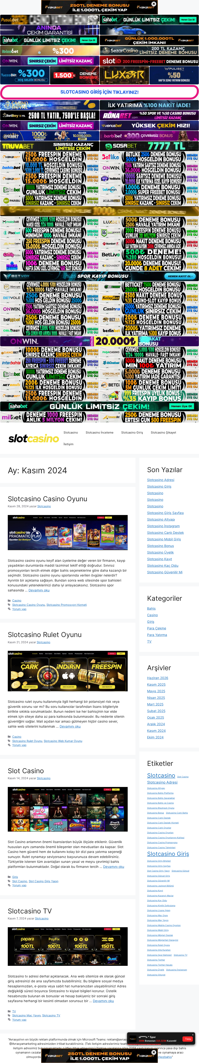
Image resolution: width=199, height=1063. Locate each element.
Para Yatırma (157, 635)
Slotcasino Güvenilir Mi (164, 572)
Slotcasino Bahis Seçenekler (161, 798)
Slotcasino (71, 432)
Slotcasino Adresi (160, 480)
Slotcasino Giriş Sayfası (165, 513)
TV (14, 1011)
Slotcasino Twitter (156, 960)
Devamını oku (39, 590)
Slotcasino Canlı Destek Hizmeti (163, 822)
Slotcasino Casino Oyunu (47, 499)
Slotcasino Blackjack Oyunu (160, 808)
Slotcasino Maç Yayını (26, 1015)
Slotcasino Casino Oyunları (160, 832)
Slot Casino (26, 771)
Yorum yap (19, 609)
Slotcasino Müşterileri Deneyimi (162, 940)
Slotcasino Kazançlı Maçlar (160, 895)
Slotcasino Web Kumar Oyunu (63, 741)
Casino (16, 600)
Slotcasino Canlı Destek (165, 533)
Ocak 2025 (155, 717)
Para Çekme (156, 628)
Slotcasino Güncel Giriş (158, 876)
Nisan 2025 (156, 698)
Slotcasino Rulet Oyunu (45, 634)
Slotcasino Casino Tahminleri (161, 847)
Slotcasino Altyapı (161, 519)
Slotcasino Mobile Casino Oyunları (164, 925)
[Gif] (99, 211)
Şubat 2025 (156, 711)
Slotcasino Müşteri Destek (160, 935)
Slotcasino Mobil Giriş (164, 539)
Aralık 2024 (156, 724)
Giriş (15, 877)
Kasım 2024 (156, 731)
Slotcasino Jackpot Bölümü (160, 886)
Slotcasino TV (30, 911)
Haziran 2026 (157, 678)
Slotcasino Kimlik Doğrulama (161, 905)
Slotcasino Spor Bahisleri (159, 955)
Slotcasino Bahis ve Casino (160, 803)
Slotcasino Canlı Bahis (177, 813)
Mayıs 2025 (156, 691)
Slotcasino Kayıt (159, 559)
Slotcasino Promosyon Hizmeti (66, 604)
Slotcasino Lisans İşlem (158, 910)
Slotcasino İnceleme (99, 432)
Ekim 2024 (155, 737)
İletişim (68, 444)
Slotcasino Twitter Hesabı (160, 965)
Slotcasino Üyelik (160, 552)
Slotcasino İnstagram (163, 526)
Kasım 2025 (156, 684)
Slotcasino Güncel (180, 871)
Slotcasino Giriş (132, 432)
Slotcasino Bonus (160, 546)
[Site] (49, 156)
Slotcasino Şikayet (163, 432)
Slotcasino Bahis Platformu (160, 793)
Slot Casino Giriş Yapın (43, 881)
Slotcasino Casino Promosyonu (162, 842)
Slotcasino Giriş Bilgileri (159, 861)
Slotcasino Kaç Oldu (162, 566)
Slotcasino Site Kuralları (159, 950)
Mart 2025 (155, 704)
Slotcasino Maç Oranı (157, 915)
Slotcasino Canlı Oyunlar (159, 828)
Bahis (151, 608)
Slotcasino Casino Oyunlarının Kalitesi (165, 837)
